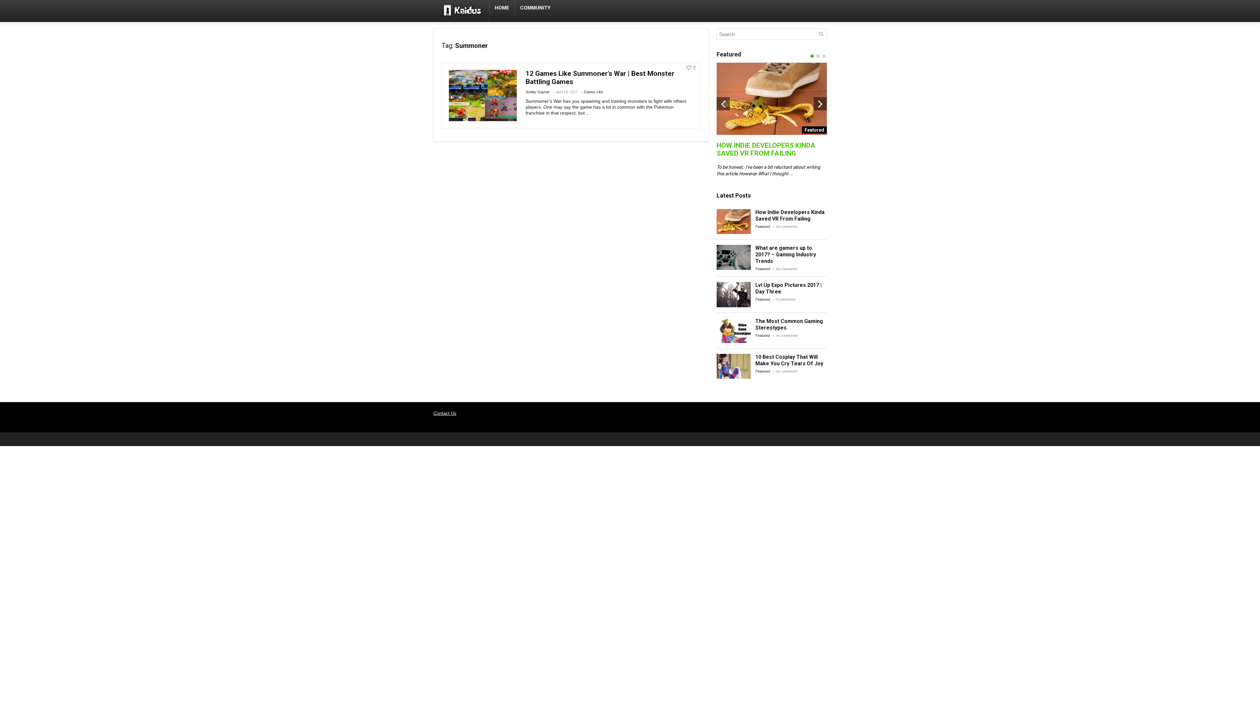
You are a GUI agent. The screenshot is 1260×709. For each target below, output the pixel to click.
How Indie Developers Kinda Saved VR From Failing (766, 149)
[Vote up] (688, 67)
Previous (723, 103)
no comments (787, 226)
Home (502, 8)
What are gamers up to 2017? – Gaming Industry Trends (785, 254)
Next (820, 103)
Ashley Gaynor (538, 92)
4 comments (786, 299)
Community (535, 8)
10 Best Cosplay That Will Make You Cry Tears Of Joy (789, 360)
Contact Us (444, 413)
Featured (762, 226)
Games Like (593, 92)
